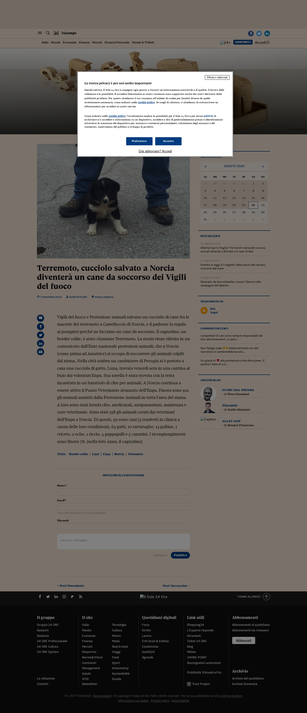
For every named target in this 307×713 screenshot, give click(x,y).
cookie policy (146, 102)
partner (208, 115)
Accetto (168, 141)
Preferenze (139, 141)
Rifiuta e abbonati (217, 77)
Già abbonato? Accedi (155, 151)
